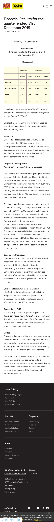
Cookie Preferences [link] (11, 520)
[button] (48, 513)
